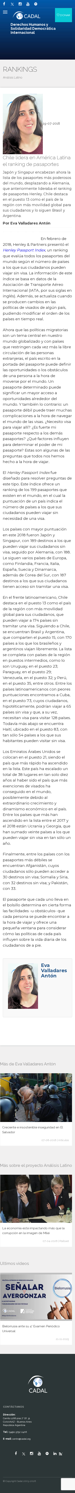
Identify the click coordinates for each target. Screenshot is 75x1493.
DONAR (64, 15)
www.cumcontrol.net (7, 1372)
